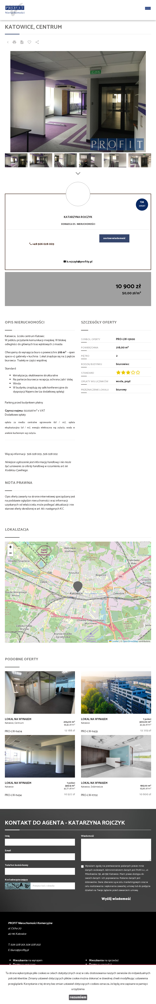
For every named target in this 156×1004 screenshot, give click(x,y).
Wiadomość (87, 836)
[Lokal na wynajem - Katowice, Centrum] (40, 703)
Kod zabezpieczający (16, 879)
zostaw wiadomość (114, 238)
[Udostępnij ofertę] (37, 42)
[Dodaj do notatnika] (29, 42)
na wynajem (27, 960)
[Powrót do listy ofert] (8, 42)
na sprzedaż (104, 960)
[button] (77, 586)
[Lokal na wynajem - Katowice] (116, 703)
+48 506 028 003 (43, 244)
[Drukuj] (14, 42)
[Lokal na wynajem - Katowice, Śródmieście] (116, 767)
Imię (7, 836)
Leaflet (115, 641)
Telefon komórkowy (16, 865)
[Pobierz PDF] (22, 42)
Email (8, 850)
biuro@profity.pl (19, 950)
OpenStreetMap (130, 641)
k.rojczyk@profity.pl (79, 261)
